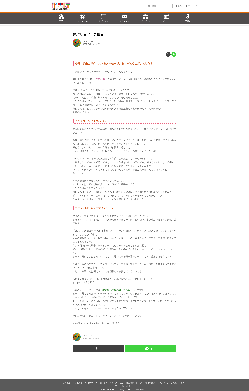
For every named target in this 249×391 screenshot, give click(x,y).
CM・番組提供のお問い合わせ (152, 383)
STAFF (85, 44)
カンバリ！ (97, 44)
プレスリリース (91, 383)
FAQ (121, 383)
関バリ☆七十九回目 (88, 34)
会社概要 (66, 383)
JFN (182, 383)
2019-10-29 (87, 41)
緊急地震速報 (131, 383)
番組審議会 (77, 383)
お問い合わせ (173, 383)
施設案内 (103, 383)
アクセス (113, 383)
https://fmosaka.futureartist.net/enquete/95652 (96, 323)
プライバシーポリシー (124, 386)
